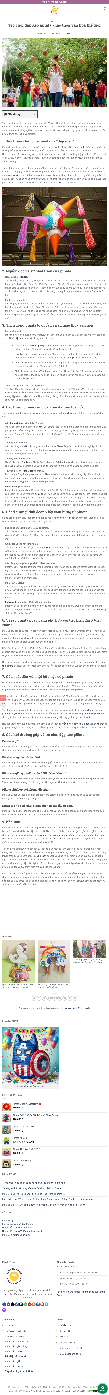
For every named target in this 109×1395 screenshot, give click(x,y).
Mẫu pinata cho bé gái (70, 1348)
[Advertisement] (54, 909)
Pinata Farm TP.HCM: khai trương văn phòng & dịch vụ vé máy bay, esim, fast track (43, 1204)
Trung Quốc (27, 470)
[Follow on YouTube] (42, 1304)
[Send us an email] (21, 1304)
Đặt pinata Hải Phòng (92, 1387)
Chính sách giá (12, 1361)
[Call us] (25, 1304)
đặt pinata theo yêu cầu (50, 838)
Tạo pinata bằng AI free (68, 1291)
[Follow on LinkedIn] (38, 1304)
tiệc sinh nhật (22, 338)
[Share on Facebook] (39, 998)
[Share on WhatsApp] (34, 998)
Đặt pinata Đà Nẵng (57, 1387)
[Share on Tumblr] (70, 998)
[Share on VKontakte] (59, 998)
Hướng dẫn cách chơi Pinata (16, 1227)
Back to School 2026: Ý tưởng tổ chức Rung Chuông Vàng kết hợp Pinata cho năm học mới (47, 1199)
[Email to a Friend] (49, 998)
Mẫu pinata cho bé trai (70, 1354)
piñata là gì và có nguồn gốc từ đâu (57, 835)
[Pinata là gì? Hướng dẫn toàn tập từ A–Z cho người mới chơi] (54, 961)
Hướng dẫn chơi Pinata (16, 1331)
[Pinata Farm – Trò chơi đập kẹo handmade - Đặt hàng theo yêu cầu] (54, 10)
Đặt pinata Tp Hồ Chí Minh (36, 1387)
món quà (13, 175)
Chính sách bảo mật (15, 1351)
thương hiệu (66, 413)
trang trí (49, 535)
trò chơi (58, 168)
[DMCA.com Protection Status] (93, 1391)
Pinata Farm (11, 486)
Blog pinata (64, 1337)
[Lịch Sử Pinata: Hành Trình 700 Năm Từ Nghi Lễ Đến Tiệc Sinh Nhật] (18, 961)
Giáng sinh (72, 357)
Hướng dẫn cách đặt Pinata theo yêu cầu (22, 1231)
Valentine (95, 609)
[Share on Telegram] (75, 998)
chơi (19, 157)
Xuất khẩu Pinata (67, 1342)
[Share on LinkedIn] (64, 998)
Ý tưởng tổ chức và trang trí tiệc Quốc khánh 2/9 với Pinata (31, 1188)
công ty (24, 462)
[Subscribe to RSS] (34, 1304)
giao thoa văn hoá (64, 1008)
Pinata (8, 490)
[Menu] (4, 10)
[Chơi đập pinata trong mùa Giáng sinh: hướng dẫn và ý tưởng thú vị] (89, 949)
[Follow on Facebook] (4, 1304)
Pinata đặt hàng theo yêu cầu (30, 1086)
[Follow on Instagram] (8, 1304)
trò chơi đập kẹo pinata (81, 1008)
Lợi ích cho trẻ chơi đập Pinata (17, 1224)
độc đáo (39, 494)
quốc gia (36, 345)
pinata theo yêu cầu (92, 713)
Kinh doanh (11, 602)
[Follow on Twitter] (17, 1304)
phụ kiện (24, 446)
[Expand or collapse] (34, 114)
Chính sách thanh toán (16, 1341)
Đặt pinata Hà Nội (15, 1387)
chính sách (40, 856)
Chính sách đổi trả (14, 1366)
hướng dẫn (45, 547)
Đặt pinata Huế (74, 1387)
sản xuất (43, 426)
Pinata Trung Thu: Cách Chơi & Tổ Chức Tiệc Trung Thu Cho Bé (33, 1194)
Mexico (59, 182)
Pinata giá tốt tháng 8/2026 (16, 1235)
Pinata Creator (65, 34)
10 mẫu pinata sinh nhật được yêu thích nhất (81, 723)
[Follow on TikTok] (13, 1304)
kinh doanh (72, 517)
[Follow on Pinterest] (30, 1304)
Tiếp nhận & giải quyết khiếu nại (21, 1371)
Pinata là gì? (8, 1220)
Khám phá (54, 21)
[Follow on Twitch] (4, 1310)
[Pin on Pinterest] (54, 998)
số (30, 362)
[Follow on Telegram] (46, 1304)
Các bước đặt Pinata (15, 1337)
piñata (82, 147)
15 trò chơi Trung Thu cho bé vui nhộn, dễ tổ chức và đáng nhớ (33, 1182)
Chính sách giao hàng (16, 1346)
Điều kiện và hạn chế (15, 1356)
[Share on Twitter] (44, 998)
